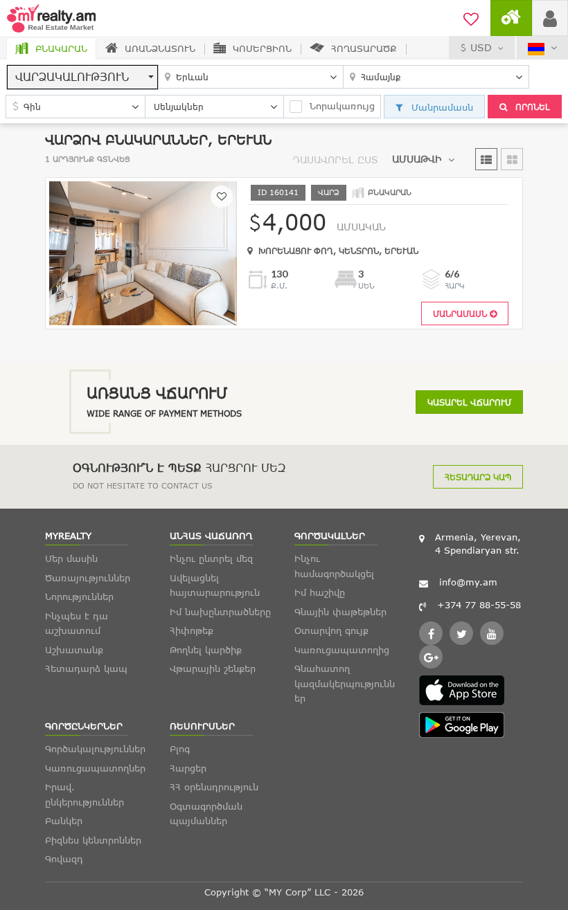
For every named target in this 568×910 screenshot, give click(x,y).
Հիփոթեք (191, 630)
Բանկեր (63, 820)
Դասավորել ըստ (335, 159)
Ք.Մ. (279, 285)
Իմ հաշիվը (319, 592)
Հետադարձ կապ (478, 477)
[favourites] (471, 17)
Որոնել (531, 106)
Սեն (366, 285)
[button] (82, 77)
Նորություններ (79, 596)
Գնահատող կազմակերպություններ (344, 683)
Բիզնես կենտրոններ (93, 840)
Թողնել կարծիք (206, 649)
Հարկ (455, 285)
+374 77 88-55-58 (479, 604)
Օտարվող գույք (331, 630)
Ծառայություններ (87, 577)
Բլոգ (180, 748)
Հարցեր (188, 768)
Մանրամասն (440, 107)
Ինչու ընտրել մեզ (211, 558)
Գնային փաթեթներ (340, 611)
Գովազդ (64, 858)
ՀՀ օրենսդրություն (214, 786)
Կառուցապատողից (341, 649)
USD (481, 47)
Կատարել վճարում (469, 402)
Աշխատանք (74, 649)
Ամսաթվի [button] (416, 159)
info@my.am (468, 582)
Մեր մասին (71, 558)
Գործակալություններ (95, 748)
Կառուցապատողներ (95, 768)
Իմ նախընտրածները (220, 611)
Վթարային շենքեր (213, 668)
